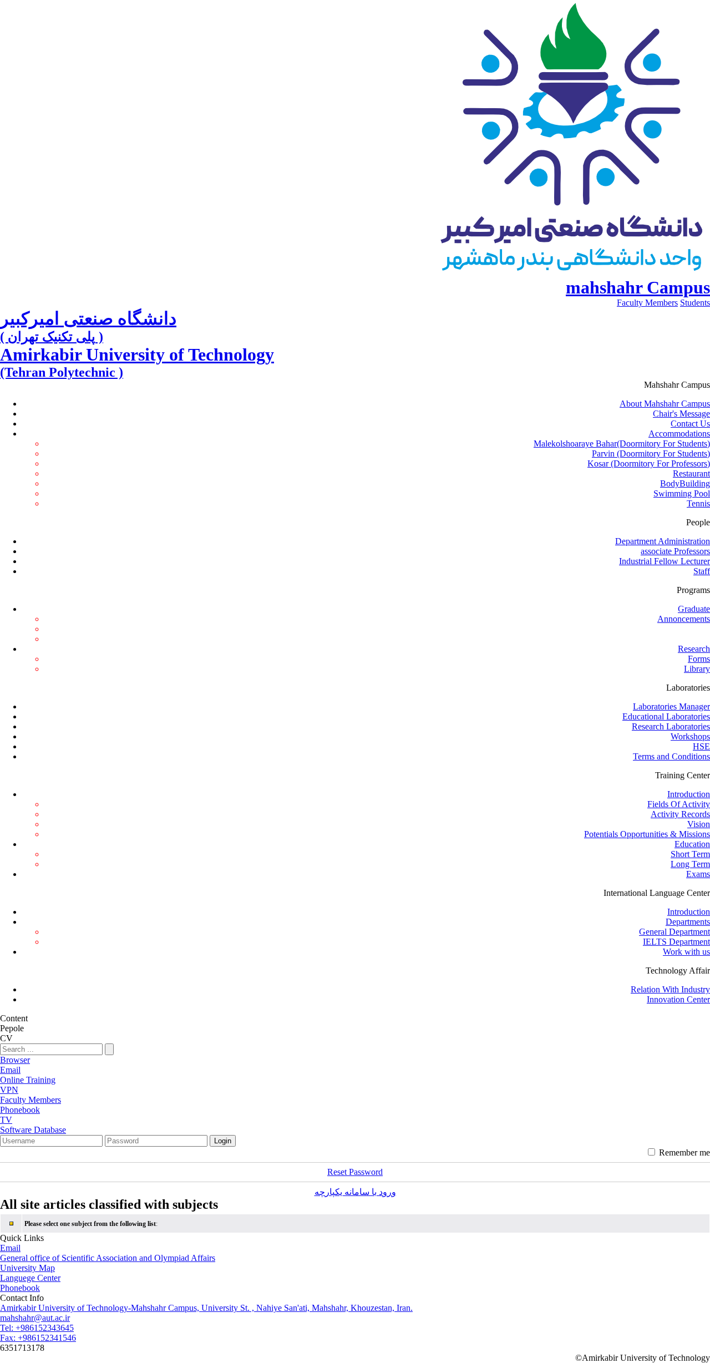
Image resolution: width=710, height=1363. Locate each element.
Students (695, 302)
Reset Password (355, 1172)
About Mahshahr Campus (665, 403)
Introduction (688, 794)
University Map (27, 1268)
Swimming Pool (681, 493)
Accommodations (679, 433)
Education (692, 844)
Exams (698, 874)
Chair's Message (681, 413)
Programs (693, 590)
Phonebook (20, 1288)
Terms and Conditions (671, 756)
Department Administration (662, 541)
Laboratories (688, 687)
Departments (688, 921)
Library (697, 668)
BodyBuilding (685, 483)
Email (10, 1248)
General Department (674, 931)
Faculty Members (647, 302)
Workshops (690, 736)
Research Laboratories (671, 726)
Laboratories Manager (671, 706)
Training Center (682, 775)
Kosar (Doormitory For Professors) (648, 463)
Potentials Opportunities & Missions (647, 834)
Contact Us (690, 423)
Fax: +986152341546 (38, 1337)
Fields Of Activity (678, 804)
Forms (699, 658)
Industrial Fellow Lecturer (664, 561)
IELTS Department (676, 941)
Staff (701, 571)
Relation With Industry (670, 989)
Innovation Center (678, 999)
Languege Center (30, 1278)
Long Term (690, 864)
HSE (701, 746)
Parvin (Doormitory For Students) (651, 453)
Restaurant (691, 473)
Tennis (698, 503)
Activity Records (680, 814)
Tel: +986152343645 (37, 1327)
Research (694, 648)
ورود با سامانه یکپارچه (355, 1192)
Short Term (690, 854)
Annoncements (683, 619)
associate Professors (675, 551)
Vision (698, 824)
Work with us (686, 951)
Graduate (694, 609)
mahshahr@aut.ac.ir (35, 1318)
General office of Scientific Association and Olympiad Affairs (107, 1258)
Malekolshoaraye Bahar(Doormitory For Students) (622, 443)
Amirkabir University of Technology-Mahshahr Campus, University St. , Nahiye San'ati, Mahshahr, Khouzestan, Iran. (206, 1308)
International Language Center (657, 893)
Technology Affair (678, 970)
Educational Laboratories (666, 716)
